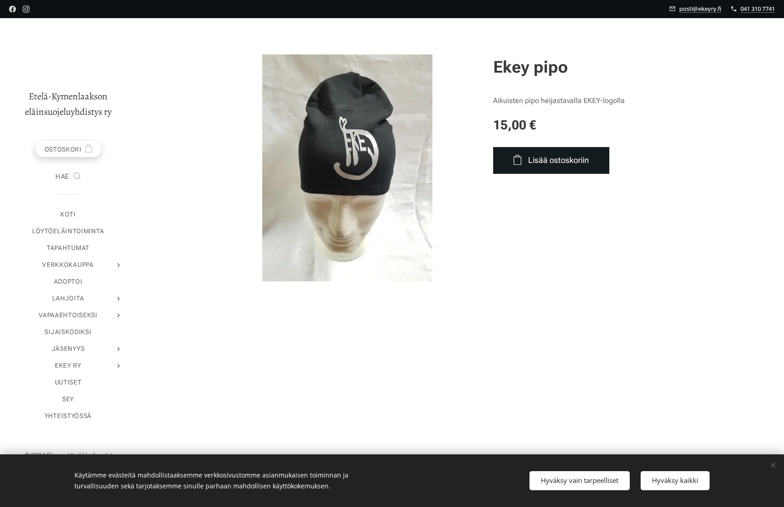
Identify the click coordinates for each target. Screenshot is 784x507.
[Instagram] (26, 9)
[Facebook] (12, 9)
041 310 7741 (757, 9)
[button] (68, 177)
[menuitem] (68, 214)
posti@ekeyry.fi (700, 9)
